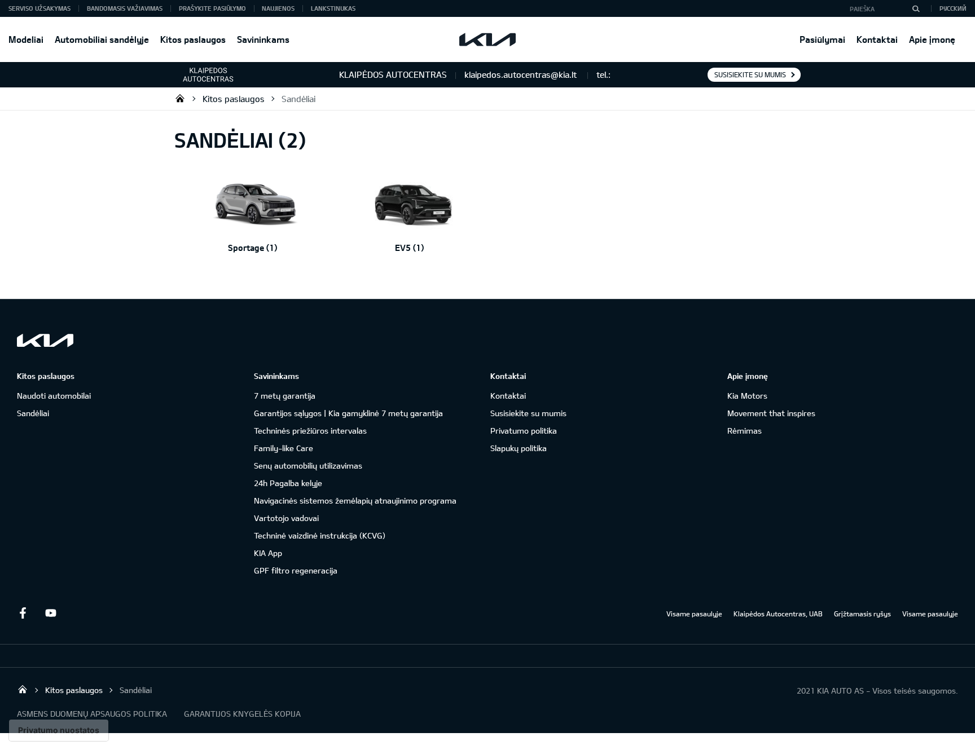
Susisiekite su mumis (750, 74)
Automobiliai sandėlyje (102, 39)
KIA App (268, 553)
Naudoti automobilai (54, 395)
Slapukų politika (518, 448)
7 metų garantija (284, 395)
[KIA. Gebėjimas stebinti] (45, 340)
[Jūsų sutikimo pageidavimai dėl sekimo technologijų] (58, 730)
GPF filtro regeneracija (295, 570)
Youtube (50, 613)
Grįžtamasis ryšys (862, 613)
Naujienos (278, 8)
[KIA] (487, 39)
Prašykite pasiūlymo (212, 8)
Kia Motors (747, 395)
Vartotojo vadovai (286, 518)
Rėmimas (744, 430)
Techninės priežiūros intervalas (310, 430)
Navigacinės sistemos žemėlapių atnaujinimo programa (355, 500)
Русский (953, 8)
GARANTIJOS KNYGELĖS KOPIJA (242, 713)
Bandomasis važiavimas (124, 8)
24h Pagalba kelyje (288, 483)
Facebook (22, 613)
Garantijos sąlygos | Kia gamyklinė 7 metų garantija (348, 413)
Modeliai (25, 39)
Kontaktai (877, 39)
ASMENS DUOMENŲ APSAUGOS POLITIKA (92, 713)
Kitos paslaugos (193, 39)
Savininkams (263, 39)
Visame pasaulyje (694, 613)
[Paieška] (915, 8)
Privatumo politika (523, 430)
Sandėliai (298, 99)
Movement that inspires (771, 413)
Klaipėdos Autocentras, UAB (778, 613)
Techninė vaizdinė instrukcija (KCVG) (319, 535)
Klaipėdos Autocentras (180, 98)
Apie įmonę (932, 39)
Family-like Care (283, 448)
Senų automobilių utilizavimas (308, 465)
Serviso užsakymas (39, 8)
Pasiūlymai (822, 39)
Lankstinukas (333, 8)
